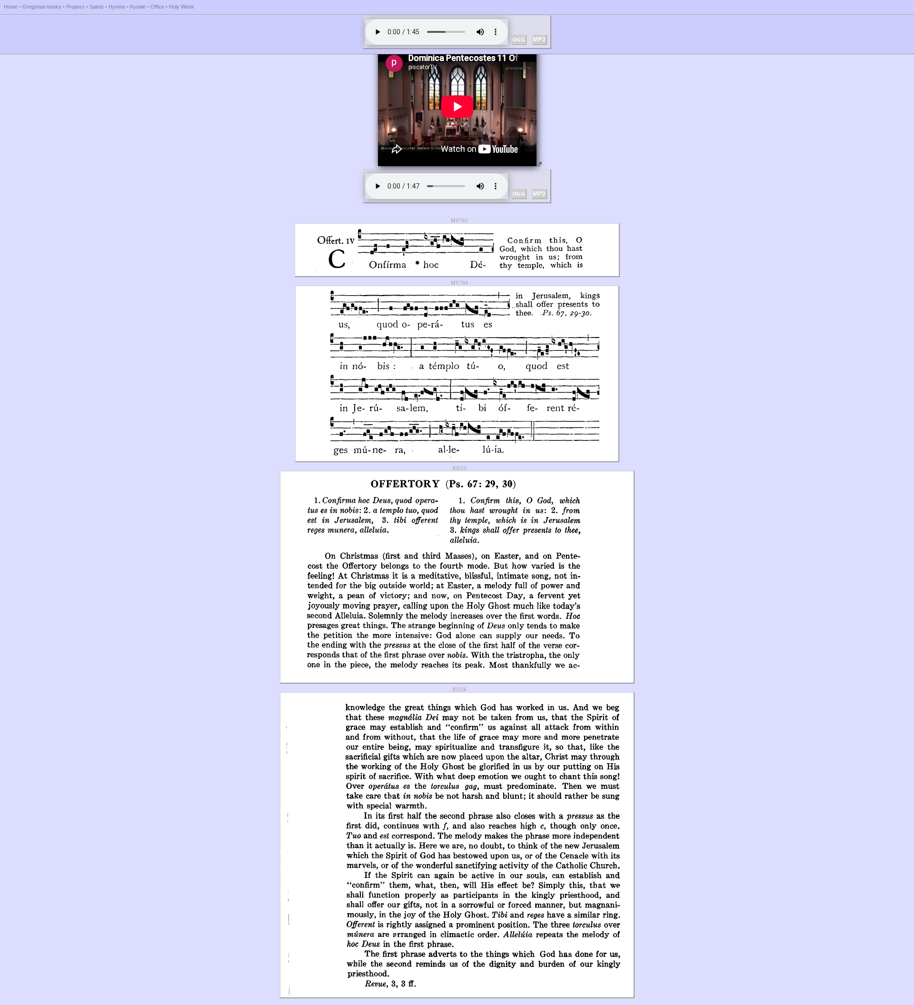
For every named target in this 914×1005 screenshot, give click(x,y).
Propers (75, 7)
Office (157, 7)
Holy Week (181, 7)
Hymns (117, 7)
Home (11, 7)
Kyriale (138, 7)
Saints (96, 7)
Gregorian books (41, 7)
